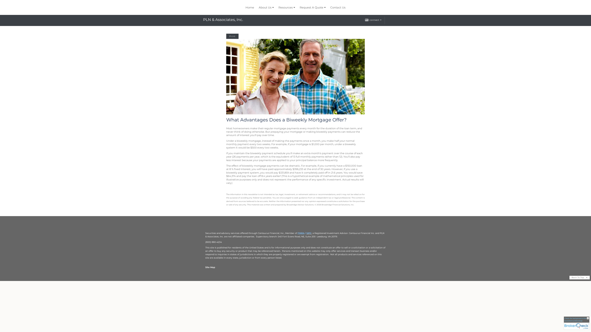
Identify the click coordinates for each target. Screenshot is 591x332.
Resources (285, 7)
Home (249, 7)
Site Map (210, 267)
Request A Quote (311, 7)
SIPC (309, 233)
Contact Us (338, 7)
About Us (265, 7)
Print (232, 36)
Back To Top (578, 277)
